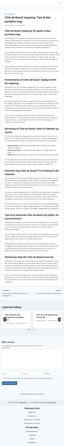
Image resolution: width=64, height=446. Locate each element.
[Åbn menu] (60, 3)
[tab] (28, 329)
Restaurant (32, 412)
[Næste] (59, 320)
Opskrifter (11, 14)
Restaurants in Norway (32, 423)
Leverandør (32, 435)
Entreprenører (32, 442)
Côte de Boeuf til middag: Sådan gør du (48, 292)
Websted (47, 374)
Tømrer (32, 439)
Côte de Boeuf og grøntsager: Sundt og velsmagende (15, 293)
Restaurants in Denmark (32, 420)
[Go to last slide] (4, 320)
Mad (6, 14)
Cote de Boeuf (10, 25)
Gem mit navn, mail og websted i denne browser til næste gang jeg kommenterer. (28, 378)
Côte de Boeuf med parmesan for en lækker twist (14, 317)
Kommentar (6, 348)
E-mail (26, 374)
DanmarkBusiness (32, 431)
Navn (5, 374)
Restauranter (32, 416)
